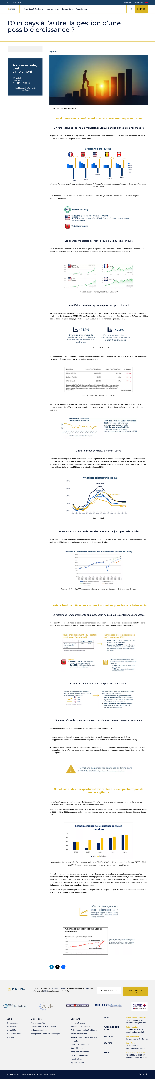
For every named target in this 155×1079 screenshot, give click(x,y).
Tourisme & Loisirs (78, 1023)
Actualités (127, 2)
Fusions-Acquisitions (38, 1030)
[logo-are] (46, 1011)
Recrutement (138, 2)
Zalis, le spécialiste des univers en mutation (22, 1074)
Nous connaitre (52, 9)
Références (12, 1027)
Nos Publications (14, 1034)
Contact (10, 1037)
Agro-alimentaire (77, 1063)
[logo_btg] (15, 1009)
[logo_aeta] (77, 1009)
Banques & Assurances (80, 1052)
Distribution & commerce (80, 1027)
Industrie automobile (79, 1034)
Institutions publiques (79, 1055)
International (67, 9)
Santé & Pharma (77, 1048)
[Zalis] (11, 9)
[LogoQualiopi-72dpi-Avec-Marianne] (139, 1010)
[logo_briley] (108, 1008)
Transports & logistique (80, 1045)
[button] (141, 9)
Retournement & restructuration (43, 1027)
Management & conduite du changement (46, 1034)
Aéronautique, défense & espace (84, 1037)
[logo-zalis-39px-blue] (16, 991)
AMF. (87, 988)
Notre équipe (12, 1023)
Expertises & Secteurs (33, 9)
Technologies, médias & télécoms (84, 1030)
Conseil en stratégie (38, 1023)
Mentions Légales (42, 1074)
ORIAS (45, 991)
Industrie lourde (77, 1059)
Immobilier (75, 1041)
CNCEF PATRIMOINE (58, 988)
